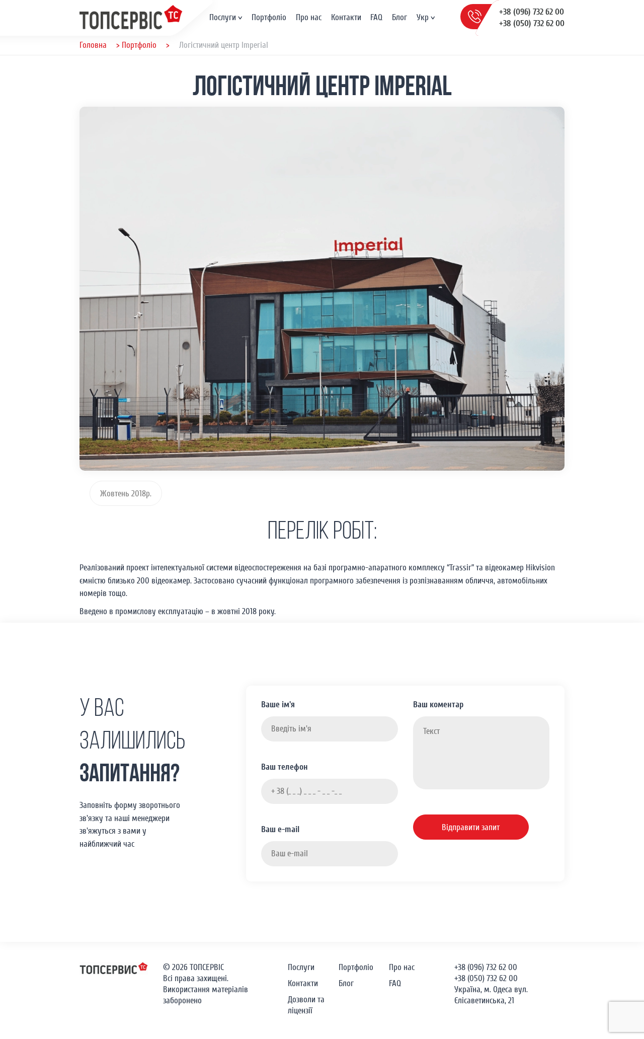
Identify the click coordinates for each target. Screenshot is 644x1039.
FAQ (376, 17)
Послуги (222, 17)
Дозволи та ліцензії (306, 1005)
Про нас (308, 17)
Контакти (346, 17)
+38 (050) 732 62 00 (532, 23)
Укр (423, 17)
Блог (399, 17)
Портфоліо (269, 17)
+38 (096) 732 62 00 (531, 12)
